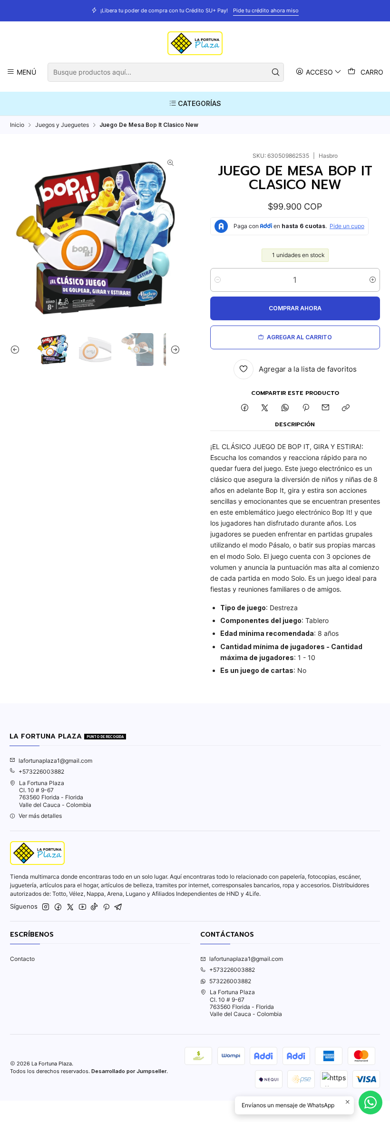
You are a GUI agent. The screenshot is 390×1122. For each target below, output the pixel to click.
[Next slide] (173, 349)
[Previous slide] (17, 349)
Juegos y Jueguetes (62, 125)
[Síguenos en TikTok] (94, 907)
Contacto (22, 958)
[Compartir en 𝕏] (265, 408)
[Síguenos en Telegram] (118, 907)
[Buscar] (276, 72)
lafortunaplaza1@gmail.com (55, 760)
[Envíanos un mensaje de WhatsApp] (370, 1102)
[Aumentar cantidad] (373, 280)
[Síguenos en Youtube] (82, 907)
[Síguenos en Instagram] (45, 907)
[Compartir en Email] (326, 408)
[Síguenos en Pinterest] (106, 907)
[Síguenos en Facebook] (58, 907)
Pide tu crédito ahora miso (266, 10)
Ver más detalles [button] (40, 815)
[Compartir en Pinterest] (305, 408)
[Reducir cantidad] (217, 280)
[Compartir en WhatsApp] (285, 408)
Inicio (17, 125)
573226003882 (230, 981)
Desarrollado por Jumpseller (128, 1071)
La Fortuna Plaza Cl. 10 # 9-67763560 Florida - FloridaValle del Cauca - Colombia (55, 793)
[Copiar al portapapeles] (346, 408)
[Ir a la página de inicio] (194, 43)
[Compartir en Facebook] (244, 408)
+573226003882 (41, 771)
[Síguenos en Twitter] (70, 907)
